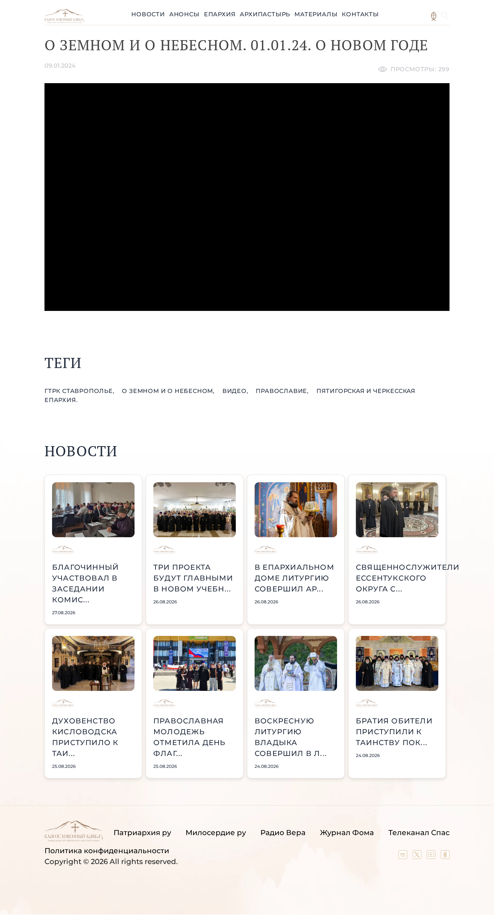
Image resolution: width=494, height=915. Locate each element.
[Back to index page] (64, 21)
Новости (148, 14)
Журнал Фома (347, 832)
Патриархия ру (142, 832)
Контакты (360, 14)
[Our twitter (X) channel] (418, 856)
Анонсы (184, 14)
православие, (283, 391)
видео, (236, 391)
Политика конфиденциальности (106, 850)
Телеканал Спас (419, 832)
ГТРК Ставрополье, (80, 391)
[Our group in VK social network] (404, 856)
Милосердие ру (216, 832)
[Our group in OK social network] (445, 856)
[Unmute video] (247, 197)
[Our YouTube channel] (432, 856)
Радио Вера (283, 832)
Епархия (220, 14)
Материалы (315, 14)
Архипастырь (265, 14)
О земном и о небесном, (169, 391)
